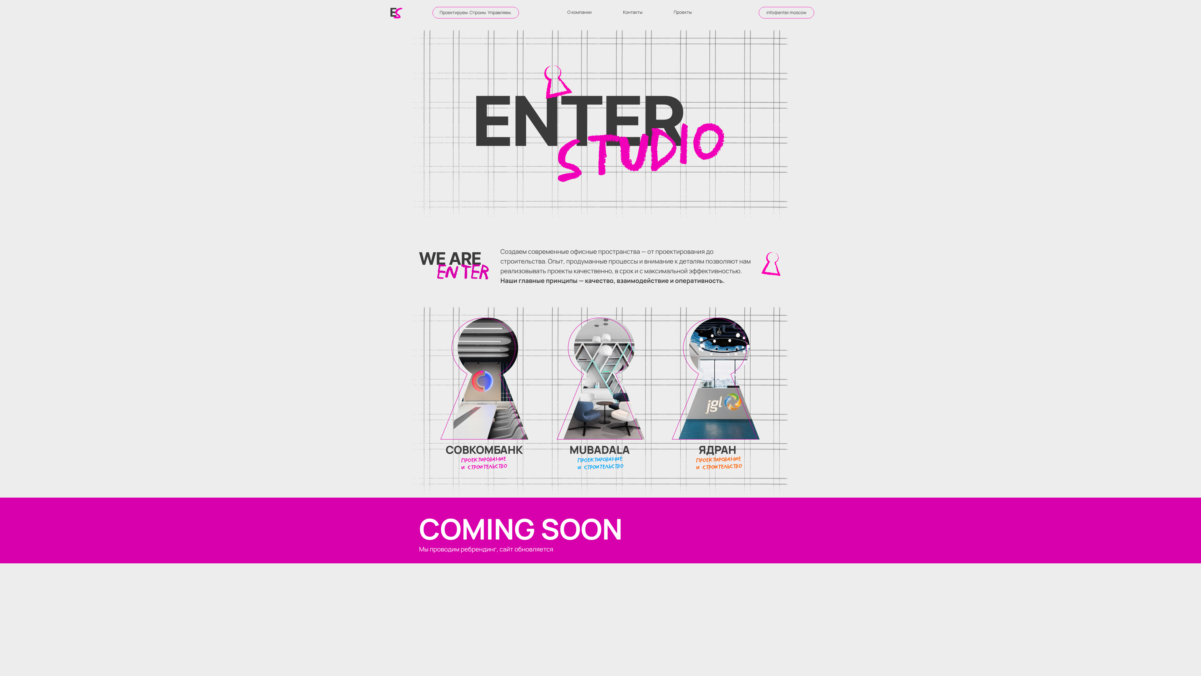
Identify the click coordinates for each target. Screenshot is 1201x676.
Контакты (632, 12)
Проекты (683, 12)
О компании (579, 12)
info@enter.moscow (786, 13)
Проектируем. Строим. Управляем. (476, 13)
